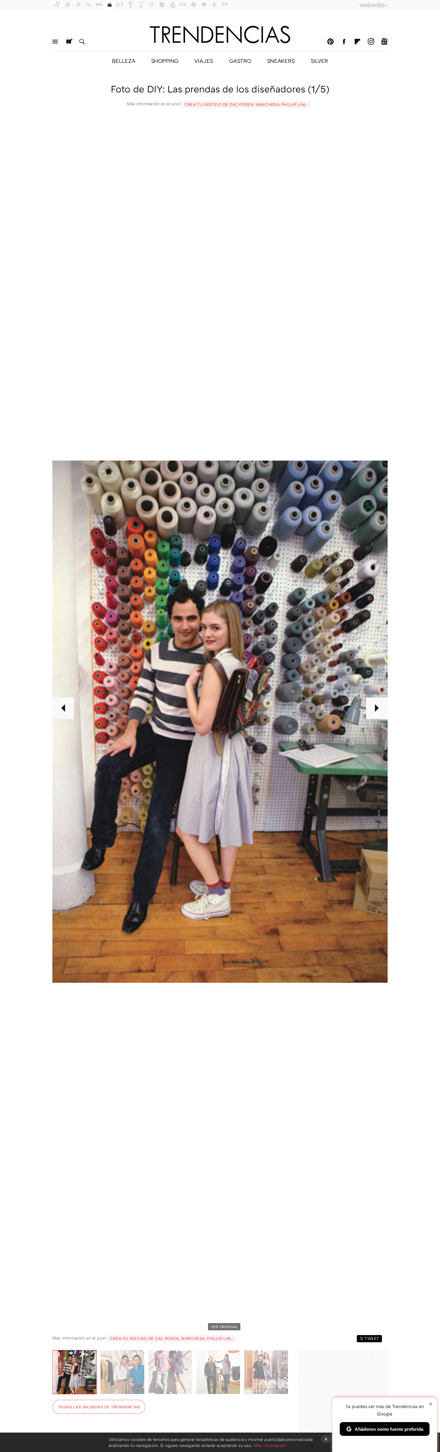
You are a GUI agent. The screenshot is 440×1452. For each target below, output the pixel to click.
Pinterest (330, 41)
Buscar (82, 41)
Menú (55, 41)
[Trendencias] (220, 34)
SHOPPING (164, 60)
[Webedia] (373, 4)
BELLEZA (123, 60)
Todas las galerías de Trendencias (99, 1406)
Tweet (372, 1338)
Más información (270, 1445)
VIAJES (203, 60)
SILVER (319, 60)
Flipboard (357, 41)
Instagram (371, 41)
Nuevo (68, 41)
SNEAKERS (281, 60)
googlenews (384, 41)
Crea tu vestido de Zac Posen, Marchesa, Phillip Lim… (246, 104)
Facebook (344, 41)
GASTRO (240, 60)
